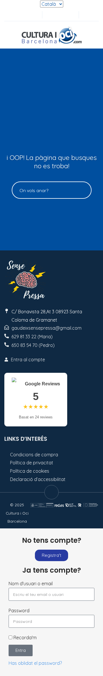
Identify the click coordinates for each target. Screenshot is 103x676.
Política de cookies (29, 471)
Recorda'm (24, 637)
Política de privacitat (31, 463)
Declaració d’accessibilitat (38, 479)
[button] (86, 15)
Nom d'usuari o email (31, 583)
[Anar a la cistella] (69, 15)
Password (19, 610)
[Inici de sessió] (59, 15)
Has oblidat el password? (35, 663)
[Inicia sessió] (50, 15)
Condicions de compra (34, 454)
